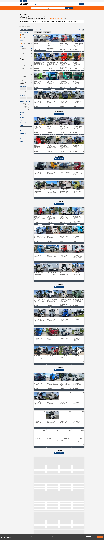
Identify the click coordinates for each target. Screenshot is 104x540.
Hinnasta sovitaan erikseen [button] (50, 49)
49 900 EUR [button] (75, 196)
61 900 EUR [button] (62, 490)
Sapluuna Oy (40, 108)
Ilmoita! (82, 4)
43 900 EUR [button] (49, 490)
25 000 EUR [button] (62, 362)
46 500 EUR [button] (75, 68)
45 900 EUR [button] (49, 362)
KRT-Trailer (52, 446)
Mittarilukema (23, 114)
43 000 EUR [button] (75, 388)
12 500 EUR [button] (75, 177)
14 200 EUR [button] (49, 279)
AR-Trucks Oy (78, 178)
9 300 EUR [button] (62, 151)
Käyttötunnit (22, 120)
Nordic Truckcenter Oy (52, 261)
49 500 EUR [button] (36, 527)
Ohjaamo (22, 130)
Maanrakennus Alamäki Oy (78, 197)
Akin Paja (78, 153)
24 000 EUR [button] (49, 151)
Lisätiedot (22, 112)
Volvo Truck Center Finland (39, 51)
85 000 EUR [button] (75, 305)
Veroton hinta (23, 86)
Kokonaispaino (23, 122)
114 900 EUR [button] (37, 49)
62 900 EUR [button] (75, 362)
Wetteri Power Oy (40, 427)
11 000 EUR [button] (36, 343)
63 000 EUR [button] (36, 388)
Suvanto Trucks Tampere (53, 510)
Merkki (21, 46)
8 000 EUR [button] (36, 509)
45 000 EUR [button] (49, 177)
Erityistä (22, 117)
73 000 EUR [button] (49, 305)
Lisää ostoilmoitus (59, 114)
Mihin (27, 97)
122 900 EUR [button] (37, 68)
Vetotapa (22, 128)
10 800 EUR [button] (62, 49)
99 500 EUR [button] (75, 132)
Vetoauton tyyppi (23, 143)
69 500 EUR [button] (75, 343)
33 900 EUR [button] (36, 324)
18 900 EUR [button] (49, 222)
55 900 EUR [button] (75, 279)
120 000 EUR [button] (75, 87)
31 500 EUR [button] (49, 471)
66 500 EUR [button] (62, 509)
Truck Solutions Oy (65, 491)
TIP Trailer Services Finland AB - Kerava (79, 427)
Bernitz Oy (39, 510)
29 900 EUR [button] (36, 222)
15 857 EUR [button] (36, 279)
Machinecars (65, 108)
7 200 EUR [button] (62, 132)
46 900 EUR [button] (36, 407)
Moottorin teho (23, 125)
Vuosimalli (22, 95)
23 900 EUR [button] (36, 362)
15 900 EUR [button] (36, 305)
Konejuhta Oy (40, 134)
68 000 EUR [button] (75, 324)
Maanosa (22, 62)
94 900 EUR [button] (49, 68)
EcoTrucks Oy (52, 491)
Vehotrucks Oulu (78, 408)
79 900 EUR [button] (75, 490)
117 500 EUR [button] (62, 260)
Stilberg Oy (78, 224)
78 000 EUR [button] (62, 324)
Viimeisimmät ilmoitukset (25, 101)
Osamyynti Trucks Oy (78, 51)
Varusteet (22, 141)
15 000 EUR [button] (62, 196)
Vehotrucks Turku (53, 529)
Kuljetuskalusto (25, 12)
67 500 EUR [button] (49, 407)
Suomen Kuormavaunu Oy (52, 134)
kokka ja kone (52, 344)
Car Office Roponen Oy (65, 243)
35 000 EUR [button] (36, 87)
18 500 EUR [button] (62, 106)
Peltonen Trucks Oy (40, 89)
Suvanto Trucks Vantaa (78, 491)
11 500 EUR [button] (49, 196)
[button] (26, 30)
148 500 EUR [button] (75, 49)
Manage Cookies (88, 536)
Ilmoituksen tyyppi (24, 32)
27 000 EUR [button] (36, 132)
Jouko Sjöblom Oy (65, 178)
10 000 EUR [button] (62, 177)
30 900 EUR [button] (36, 490)
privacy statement (4, 537)
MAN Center (53, 108)
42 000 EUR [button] (75, 151)
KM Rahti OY (78, 510)
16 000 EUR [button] (36, 151)
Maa (21, 72)
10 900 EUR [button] (62, 222)
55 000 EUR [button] (49, 388)
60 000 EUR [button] (62, 87)
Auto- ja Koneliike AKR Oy (53, 307)
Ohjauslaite (22, 138)
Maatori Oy (65, 197)
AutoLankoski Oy (78, 70)
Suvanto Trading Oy (40, 280)
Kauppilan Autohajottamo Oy (65, 70)
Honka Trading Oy (53, 51)
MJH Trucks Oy (78, 344)
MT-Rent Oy (53, 89)
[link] (40, 38)
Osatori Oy (40, 307)
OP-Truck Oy (65, 51)
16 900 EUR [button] (49, 132)
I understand (100, 536)
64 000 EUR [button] (49, 87)
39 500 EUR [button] (36, 426)
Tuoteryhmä (22, 40)
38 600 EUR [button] (49, 260)
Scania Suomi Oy (78, 134)
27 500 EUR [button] (75, 527)
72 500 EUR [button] (49, 324)
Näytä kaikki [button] (22, 59)
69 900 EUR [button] (75, 426)
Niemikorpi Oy (78, 261)
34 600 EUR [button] (36, 241)
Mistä (21, 97)
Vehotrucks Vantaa (65, 261)
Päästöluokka (23, 133)
